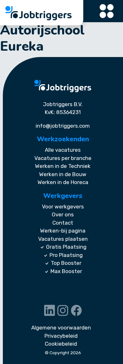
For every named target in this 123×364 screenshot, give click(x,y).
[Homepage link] (62, 86)
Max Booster (66, 271)
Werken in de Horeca (63, 182)
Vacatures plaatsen (63, 239)
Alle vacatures (63, 150)
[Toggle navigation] (107, 11)
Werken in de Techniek (63, 166)
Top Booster (66, 263)
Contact (62, 223)
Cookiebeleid (61, 344)
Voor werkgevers (63, 206)
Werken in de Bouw (62, 174)
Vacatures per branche (62, 158)
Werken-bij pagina (62, 230)
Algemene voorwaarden (61, 327)
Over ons (63, 214)
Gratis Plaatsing (66, 247)
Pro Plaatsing (66, 255)
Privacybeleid (61, 336)
